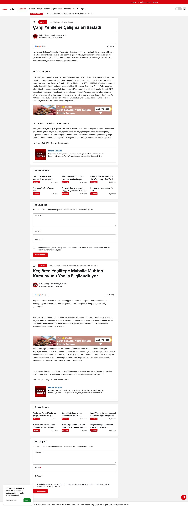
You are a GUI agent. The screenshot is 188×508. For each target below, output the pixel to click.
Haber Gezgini (45, 35)
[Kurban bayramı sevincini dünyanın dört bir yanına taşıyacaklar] (45, 427)
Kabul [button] (27, 500)
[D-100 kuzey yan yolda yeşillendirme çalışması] (45, 178)
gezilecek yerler (111, 505)
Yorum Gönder (40, 255)
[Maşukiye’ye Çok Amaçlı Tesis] (45, 190)
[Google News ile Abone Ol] (40, 46)
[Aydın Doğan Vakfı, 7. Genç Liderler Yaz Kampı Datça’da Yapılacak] (74, 427)
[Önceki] (45, 13)
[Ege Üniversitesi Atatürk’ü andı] (103, 190)
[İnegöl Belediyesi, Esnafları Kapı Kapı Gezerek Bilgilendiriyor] (103, 427)
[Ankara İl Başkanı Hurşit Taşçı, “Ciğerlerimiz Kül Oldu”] (74, 190)
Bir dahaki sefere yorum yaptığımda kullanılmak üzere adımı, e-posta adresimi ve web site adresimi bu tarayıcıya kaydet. (73, 249)
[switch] (178, 8)
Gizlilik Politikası (11, 500)
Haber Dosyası (123, 505)
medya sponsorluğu (88, 505)
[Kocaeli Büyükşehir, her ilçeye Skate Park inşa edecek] (74, 415)
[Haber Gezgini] (8, 9)
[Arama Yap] (184, 8)
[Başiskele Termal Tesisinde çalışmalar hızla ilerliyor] (45, 415)
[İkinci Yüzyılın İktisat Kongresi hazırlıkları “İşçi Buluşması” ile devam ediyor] (103, 415)
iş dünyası (100, 505)
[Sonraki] (47, 13)
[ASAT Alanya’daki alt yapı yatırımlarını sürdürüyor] (74, 178)
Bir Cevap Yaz (41, 205)
